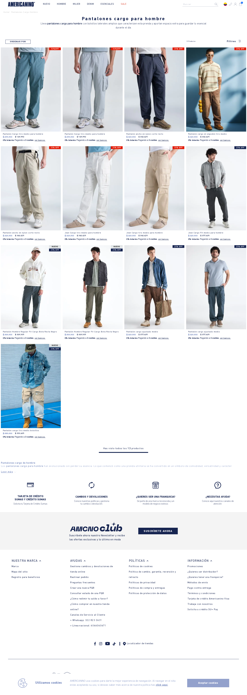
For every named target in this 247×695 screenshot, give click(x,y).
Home (6, 12)
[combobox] (201, 4)
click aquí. (162, 685)
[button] (230, 4)
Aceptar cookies (208, 683)
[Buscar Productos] (218, 4)
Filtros (231, 41)
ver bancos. (40, 140)
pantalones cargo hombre (24, 12)
